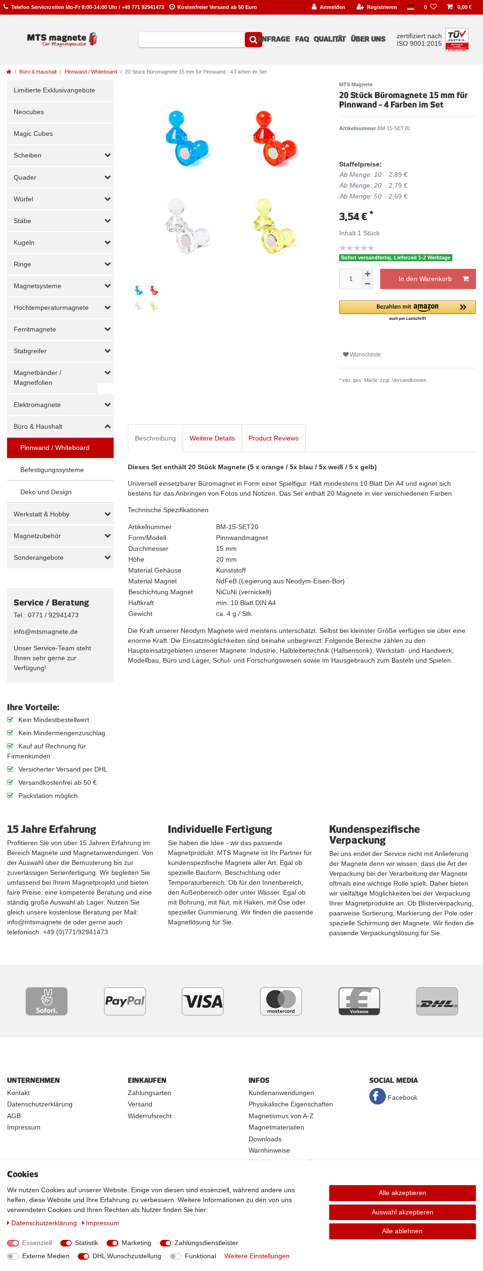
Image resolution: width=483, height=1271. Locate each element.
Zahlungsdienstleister (206, 1242)
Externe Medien (45, 1256)
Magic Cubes (33, 133)
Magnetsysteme (37, 286)
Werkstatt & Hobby (41, 514)
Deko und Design (46, 492)
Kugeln (24, 242)
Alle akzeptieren (402, 1192)
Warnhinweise (269, 1150)
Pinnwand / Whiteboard (91, 72)
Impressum (24, 1127)
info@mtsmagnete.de (46, 631)
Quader (25, 177)
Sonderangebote (39, 557)
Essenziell (37, 1242)
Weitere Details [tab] (212, 438)
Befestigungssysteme (52, 470)
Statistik (86, 1242)
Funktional (200, 1256)
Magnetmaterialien (276, 1127)
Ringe (22, 264)
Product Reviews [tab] (274, 438)
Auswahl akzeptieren (402, 1212)
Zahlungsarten (149, 1093)
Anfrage (273, 39)
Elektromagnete (37, 404)
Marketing (136, 1242)
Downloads (265, 1139)
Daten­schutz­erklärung (45, 1223)
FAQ (302, 39)
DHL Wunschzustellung (126, 1256)
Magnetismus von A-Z (281, 1116)
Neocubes (29, 112)
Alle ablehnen (402, 1231)
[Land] (410, 7)
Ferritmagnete (35, 329)
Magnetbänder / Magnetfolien (37, 377)
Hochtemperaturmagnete (51, 307)
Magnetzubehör (37, 536)
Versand (140, 1104)
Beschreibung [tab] (155, 438)
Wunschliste (365, 354)
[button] (407, 311)
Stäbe (22, 220)
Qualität (330, 39)
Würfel (23, 199)
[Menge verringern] (367, 284)
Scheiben (28, 155)
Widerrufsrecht (150, 1116)
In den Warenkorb (425, 278)
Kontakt (18, 1093)
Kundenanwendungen (281, 1093)
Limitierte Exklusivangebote (54, 90)
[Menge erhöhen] (367, 274)
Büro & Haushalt (38, 72)
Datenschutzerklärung (40, 1104)
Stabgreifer (30, 351)
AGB (14, 1116)
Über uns (368, 39)
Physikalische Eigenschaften (291, 1104)
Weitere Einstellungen (257, 1256)
